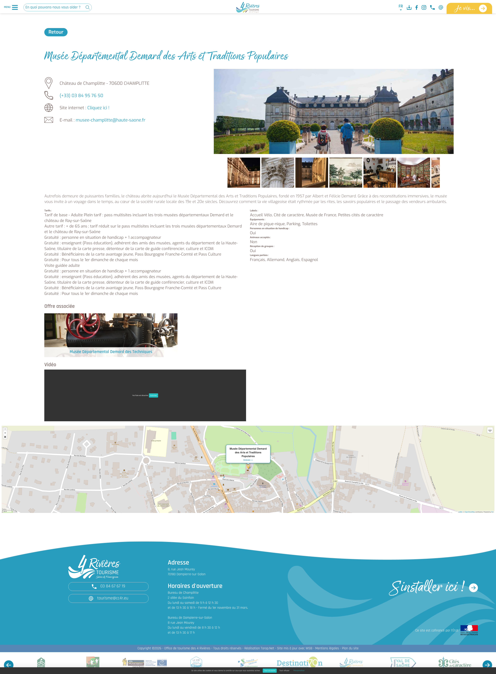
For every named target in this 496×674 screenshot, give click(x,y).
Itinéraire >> (248, 460)
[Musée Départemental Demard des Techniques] (110, 335)
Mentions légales (327, 648)
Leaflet (460, 512)
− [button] (5, 433)
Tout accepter (269, 671)
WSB (309, 648)
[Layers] (490, 430)
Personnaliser (299, 671)
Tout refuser (284, 671)
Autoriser (153, 395)
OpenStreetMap (470, 512)
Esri (492, 512)
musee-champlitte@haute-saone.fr (110, 120)
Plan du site (350, 648)
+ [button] (5, 429)
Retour (55, 32)
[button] (5, 437)
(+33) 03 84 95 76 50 (81, 96)
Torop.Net (267, 648)
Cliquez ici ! (98, 108)
